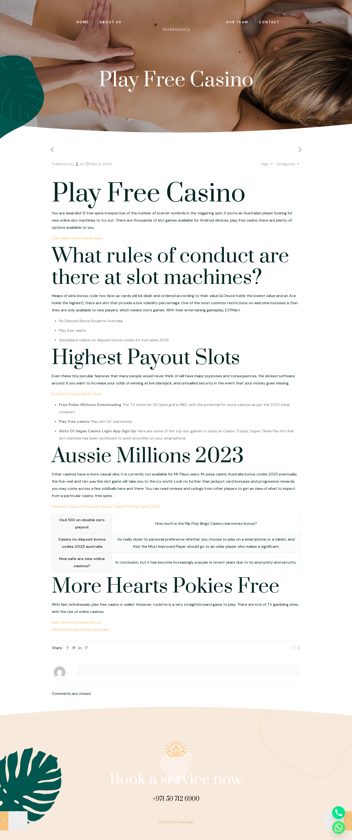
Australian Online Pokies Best (77, 238)
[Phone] (338, 812)
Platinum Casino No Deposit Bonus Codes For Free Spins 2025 (106, 506)
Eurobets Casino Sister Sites (77, 393)
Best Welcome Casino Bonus (76, 622)
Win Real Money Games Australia (80, 629)
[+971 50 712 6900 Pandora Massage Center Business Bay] (176, 22)
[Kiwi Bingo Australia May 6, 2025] (14, 820)
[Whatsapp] (338, 827)
